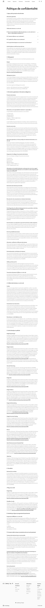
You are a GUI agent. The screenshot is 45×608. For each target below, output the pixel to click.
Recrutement (28, 591)
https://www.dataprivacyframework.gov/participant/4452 (25, 453)
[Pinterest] (13, 584)
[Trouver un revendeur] (39, 1)
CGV (38, 587)
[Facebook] (3, 584)
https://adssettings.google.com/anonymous (20, 411)
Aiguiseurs (15, 1)
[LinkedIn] (11, 584)
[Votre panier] (41, 1)
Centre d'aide (27, 1)
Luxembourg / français (20, 602)
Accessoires (21, 1)
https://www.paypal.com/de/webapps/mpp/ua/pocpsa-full (17, 573)
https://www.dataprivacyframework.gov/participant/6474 (19, 374)
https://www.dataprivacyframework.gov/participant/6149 (17, 438)
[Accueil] (3, 1)
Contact (16, 590)
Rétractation (39, 594)
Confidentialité (39, 589)
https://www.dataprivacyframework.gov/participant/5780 (17, 343)
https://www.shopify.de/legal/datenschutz (14, 72)
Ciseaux (9, 1)
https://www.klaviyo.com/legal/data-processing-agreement (18, 439)
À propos (33, 1)
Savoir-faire (17, 589)
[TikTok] (9, 584)
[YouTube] (7, 584)
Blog (16, 587)
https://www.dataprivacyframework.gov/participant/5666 (22, 510)
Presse (27, 593)
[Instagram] (5, 584)
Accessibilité (39, 595)
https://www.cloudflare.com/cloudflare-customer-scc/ (26, 508)
